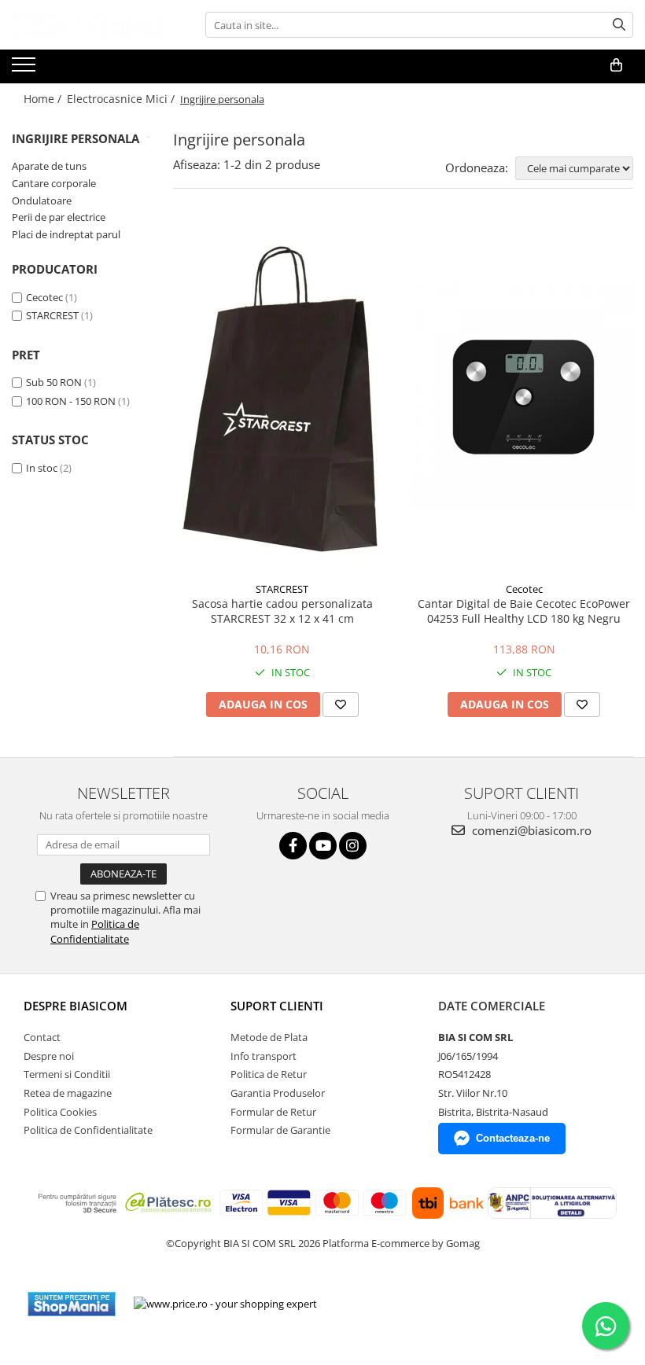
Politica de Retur (268, 1074)
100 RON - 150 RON (71, 401)
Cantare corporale (54, 183)
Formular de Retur (273, 1112)
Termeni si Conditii (67, 1074)
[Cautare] (619, 25)
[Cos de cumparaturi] (616, 65)
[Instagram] (353, 845)
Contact (42, 1037)
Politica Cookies (60, 1112)
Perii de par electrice (58, 217)
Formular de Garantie (280, 1130)
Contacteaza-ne (513, 1138)
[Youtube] (323, 845)
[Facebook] (293, 845)
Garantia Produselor (277, 1093)
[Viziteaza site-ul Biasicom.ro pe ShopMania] (72, 1304)
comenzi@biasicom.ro (530, 830)
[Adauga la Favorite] (340, 704)
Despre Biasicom (75, 1006)
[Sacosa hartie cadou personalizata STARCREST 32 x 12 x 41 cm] (282, 397)
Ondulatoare (42, 200)
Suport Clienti (276, 1006)
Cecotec (44, 297)
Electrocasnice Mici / (122, 98)
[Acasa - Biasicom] (90, 25)
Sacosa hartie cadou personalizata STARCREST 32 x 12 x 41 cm (282, 611)
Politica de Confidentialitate (94, 931)
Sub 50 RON (54, 382)
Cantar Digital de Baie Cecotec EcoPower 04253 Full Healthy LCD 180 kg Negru (524, 611)
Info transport (263, 1056)
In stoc (41, 468)
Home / (44, 98)
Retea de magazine (68, 1093)
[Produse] (25, 69)
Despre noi (49, 1056)
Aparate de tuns (49, 166)
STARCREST (52, 315)
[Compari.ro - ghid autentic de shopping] (386, 1304)
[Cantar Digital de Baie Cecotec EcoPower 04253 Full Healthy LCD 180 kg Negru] (524, 397)
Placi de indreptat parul (66, 234)
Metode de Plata (269, 1037)
